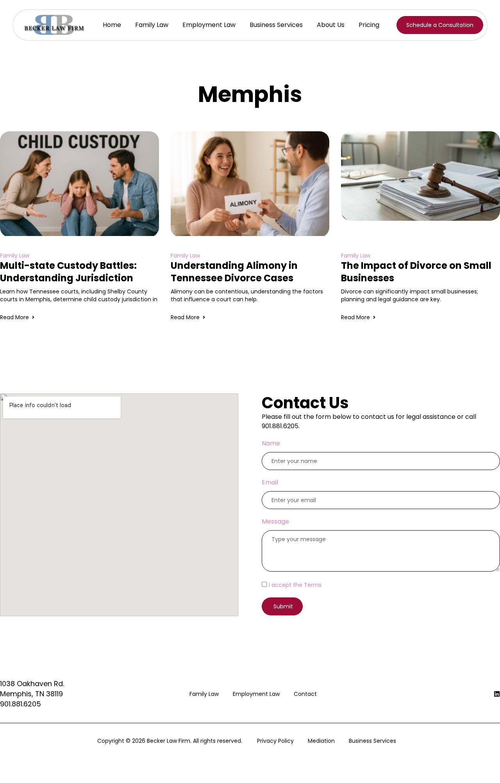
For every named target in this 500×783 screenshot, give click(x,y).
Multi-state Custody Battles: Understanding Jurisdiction (68, 271)
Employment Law (209, 24)
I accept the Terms (295, 585)
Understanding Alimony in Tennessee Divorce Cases (234, 271)
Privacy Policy (275, 741)
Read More (14, 317)
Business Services (276, 24)
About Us (331, 24)
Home (112, 24)
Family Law (151, 24)
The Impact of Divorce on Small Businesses (416, 271)
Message (275, 521)
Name (271, 443)
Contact (305, 694)
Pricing (369, 24)
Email (270, 482)
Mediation (321, 741)
